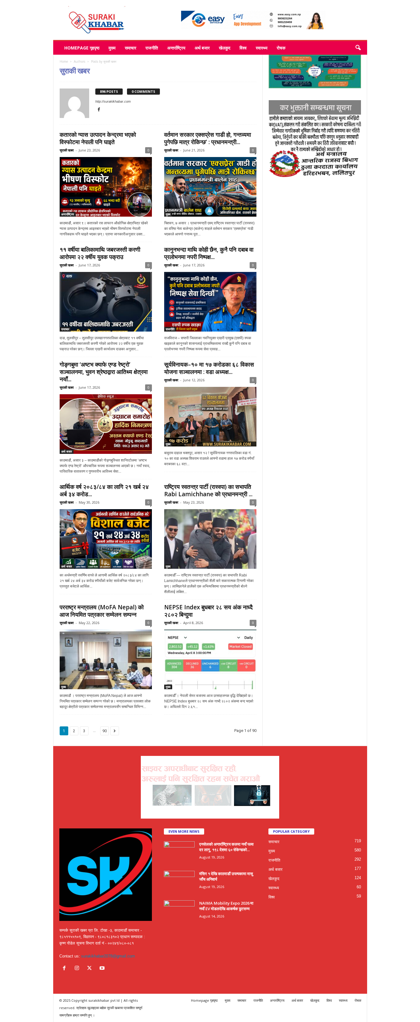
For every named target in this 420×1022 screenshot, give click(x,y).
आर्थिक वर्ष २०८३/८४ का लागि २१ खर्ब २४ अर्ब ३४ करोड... (104, 490)
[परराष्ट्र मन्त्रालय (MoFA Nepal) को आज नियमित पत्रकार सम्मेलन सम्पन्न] (106, 659)
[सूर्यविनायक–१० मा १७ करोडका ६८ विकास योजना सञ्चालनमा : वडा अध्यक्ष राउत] (210, 416)
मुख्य (112, 48)
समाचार (130, 48)
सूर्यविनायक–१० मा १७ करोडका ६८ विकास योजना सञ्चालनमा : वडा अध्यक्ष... (209, 368)
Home (64, 61)
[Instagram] (78, 968)
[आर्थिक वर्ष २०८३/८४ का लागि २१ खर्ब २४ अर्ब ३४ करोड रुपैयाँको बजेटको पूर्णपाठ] (106, 539)
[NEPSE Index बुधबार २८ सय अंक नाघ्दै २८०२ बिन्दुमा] (210, 659)
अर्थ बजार (202, 48)
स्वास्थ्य (261, 48)
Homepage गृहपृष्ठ (81, 48)
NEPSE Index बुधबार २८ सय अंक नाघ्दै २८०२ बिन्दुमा (208, 611)
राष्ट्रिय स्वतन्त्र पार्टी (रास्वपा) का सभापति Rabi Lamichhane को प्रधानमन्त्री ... (208, 490)
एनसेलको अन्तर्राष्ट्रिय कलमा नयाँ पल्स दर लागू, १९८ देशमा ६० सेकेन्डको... (226, 846)
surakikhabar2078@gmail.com (108, 956)
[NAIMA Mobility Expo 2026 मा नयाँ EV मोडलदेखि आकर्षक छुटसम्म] (179, 911)
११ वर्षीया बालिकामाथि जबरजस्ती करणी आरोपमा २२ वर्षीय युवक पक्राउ (100, 253)
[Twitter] (91, 968)
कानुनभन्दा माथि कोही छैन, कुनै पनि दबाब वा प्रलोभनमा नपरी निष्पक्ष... (208, 253)
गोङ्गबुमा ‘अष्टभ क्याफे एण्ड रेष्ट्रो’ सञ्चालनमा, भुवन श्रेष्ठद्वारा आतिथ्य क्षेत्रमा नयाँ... (104, 371)
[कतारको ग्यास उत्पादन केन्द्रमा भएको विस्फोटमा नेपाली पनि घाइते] (106, 187)
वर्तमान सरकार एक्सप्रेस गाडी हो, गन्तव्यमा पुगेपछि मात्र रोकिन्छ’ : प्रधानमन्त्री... (207, 138)
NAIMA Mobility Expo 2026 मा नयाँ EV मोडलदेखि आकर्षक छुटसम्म (226, 905)
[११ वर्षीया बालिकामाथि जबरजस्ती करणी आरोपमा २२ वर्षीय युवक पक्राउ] (106, 302)
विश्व (243, 48)
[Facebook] (99, 110)
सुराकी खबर (67, 150)
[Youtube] (103, 968)
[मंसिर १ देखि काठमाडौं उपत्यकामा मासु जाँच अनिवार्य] (179, 882)
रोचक (281, 48)
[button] (358, 48)
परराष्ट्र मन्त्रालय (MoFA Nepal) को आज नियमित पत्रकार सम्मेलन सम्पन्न (102, 611)
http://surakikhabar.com (113, 101)
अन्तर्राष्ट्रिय (176, 48)
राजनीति (151, 48)
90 (104, 731)
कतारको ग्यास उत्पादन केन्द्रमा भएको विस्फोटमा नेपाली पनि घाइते (98, 138)
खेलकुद (224, 48)
